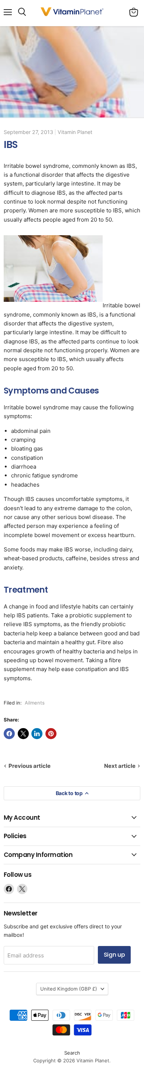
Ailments (35, 703)
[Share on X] (23, 733)
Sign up (114, 954)
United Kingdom (68, 989)
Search (72, 1053)
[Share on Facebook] (9, 733)
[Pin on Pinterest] (50, 733)
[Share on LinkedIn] (36, 733)
